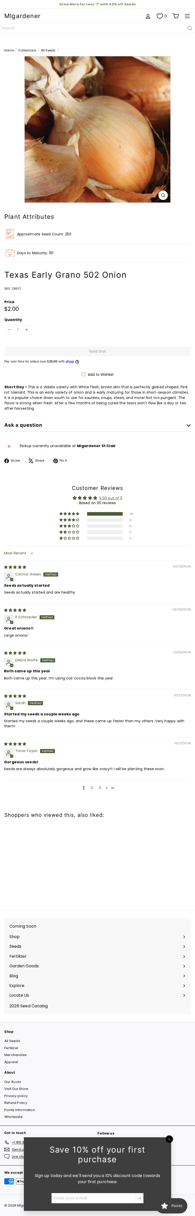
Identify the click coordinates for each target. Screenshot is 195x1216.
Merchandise (15, 1054)
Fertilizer (11, 1048)
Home (9, 50)
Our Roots (12, 1081)
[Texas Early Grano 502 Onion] (36, 861)
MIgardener (22, 16)
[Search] (190, 28)
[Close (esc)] (169, 1139)
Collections (27, 50)
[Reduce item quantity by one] (9, 330)
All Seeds (48, 50)
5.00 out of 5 (110, 498)
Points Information (19, 1109)
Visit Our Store (16, 1088)
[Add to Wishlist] (13, 832)
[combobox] (97, 28)
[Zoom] (163, 195)
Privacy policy (16, 1095)
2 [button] (92, 787)
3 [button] (100, 787)
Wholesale (13, 1116)
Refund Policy (15, 1102)
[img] (15, 567)
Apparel (11, 1062)
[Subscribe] (139, 1198)
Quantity (13, 319)
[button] (69, 514)
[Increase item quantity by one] (26, 330)
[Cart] (176, 16)
